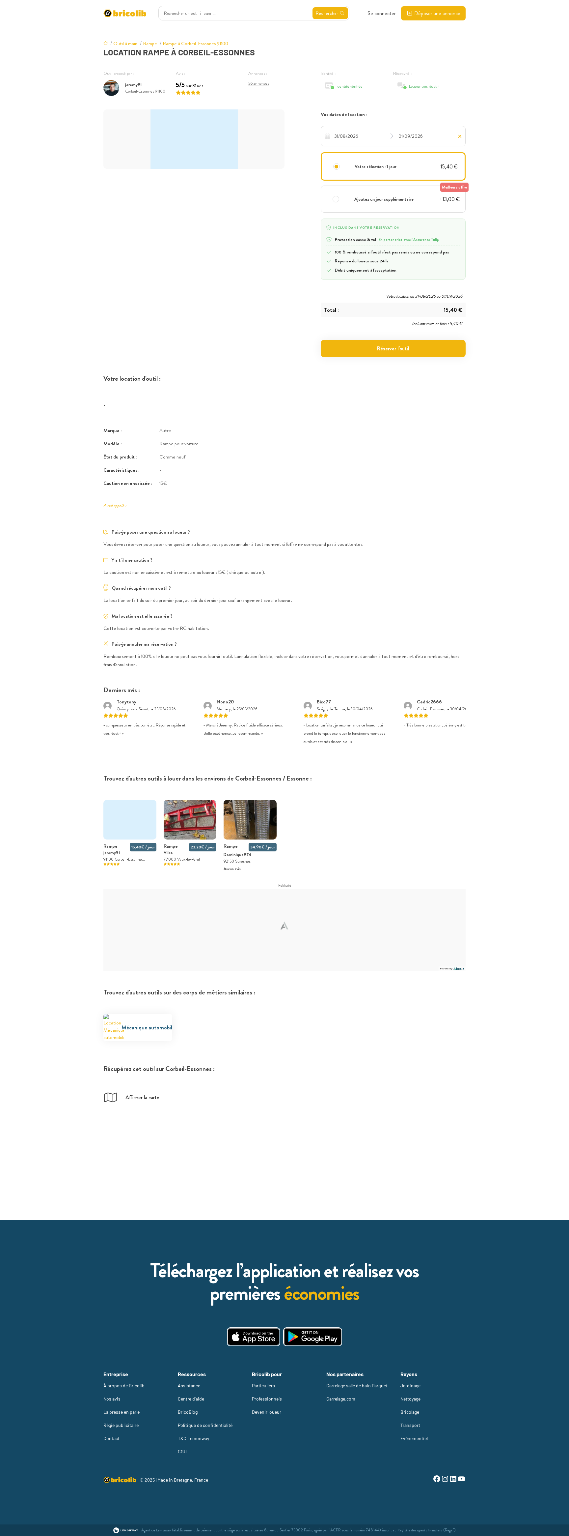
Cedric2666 (429, 701)
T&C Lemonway (193, 1438)
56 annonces (258, 83)
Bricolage (409, 1412)
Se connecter (381, 13)
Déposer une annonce (437, 13)
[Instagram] (445, 1480)
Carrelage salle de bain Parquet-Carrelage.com (358, 1392)
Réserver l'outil (393, 348)
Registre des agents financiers (419, 1530)
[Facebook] (437, 1480)
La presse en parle (121, 1412)
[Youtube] (461, 1480)
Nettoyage (410, 1399)
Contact (111, 1438)
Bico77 (324, 701)
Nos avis (112, 1399)
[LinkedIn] (453, 1480)
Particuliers (263, 1385)
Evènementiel (414, 1438)
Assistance (189, 1385)
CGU (182, 1451)
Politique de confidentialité (205, 1425)
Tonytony (126, 701)
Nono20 (225, 701)
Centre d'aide (191, 1399)
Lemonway (163, 1530)
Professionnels (267, 1399)
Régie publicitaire (121, 1425)
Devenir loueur (266, 1412)
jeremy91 (133, 84)
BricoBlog (188, 1412)
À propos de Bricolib (124, 1385)
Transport (410, 1425)
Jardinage (410, 1385)
